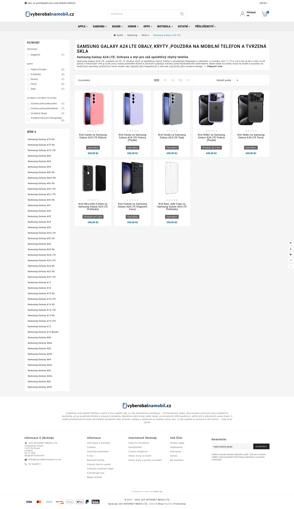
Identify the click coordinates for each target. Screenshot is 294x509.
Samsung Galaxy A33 (39, 227)
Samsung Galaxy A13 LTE (42, 321)
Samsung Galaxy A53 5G (41, 172)
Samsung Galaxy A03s (40, 376)
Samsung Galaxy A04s (40, 365)
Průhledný (47, 74)
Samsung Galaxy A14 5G (41, 304)
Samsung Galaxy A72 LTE (42, 150)
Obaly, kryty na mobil (139, 456)
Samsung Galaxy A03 (39, 370)
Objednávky (176, 447)
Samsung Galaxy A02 (39, 381)
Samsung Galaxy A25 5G (41, 249)
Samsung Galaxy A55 (39, 161)
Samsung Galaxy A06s (40, 343)
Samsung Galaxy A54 (39, 167)
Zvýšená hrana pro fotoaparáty (47, 119)
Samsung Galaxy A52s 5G (42, 178)
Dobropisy (175, 451)
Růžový (47, 79)
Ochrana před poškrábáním (47, 108)
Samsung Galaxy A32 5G (41, 238)
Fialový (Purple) (47, 69)
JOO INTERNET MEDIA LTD (132, 504)
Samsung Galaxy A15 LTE (42, 299)
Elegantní (47, 55)
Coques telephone (138, 451)
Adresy (174, 456)
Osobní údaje (177, 443)
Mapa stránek (94, 477)
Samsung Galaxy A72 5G (41, 145)
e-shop (159, 504)
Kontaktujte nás (95, 473)
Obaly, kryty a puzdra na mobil (145, 460)
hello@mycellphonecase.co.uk (44, 459)
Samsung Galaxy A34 (39, 222)
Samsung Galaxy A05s (40, 354)
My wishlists (177, 460)
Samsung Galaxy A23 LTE (42, 260)
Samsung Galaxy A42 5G (41, 200)
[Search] (182, 14)
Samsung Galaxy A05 (39, 348)
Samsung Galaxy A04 (39, 359)
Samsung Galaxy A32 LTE (42, 233)
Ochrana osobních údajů (100, 468)
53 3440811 (34, 464)
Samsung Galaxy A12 (39, 326)
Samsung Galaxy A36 (39, 211)
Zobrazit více (214, 66)
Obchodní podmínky (98, 451)
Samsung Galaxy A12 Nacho (43, 332)
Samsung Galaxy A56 (39, 156)
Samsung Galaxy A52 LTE (42, 189)
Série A (31, 131)
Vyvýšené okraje (47, 113)
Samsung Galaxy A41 (39, 205)
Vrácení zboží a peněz (99, 464)
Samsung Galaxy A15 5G (41, 293)
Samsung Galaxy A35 (39, 216)
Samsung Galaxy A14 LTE (42, 310)
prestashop (179, 504)
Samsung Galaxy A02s (40, 387)
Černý (47, 84)
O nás (90, 456)
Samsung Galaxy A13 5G (41, 315)
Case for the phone (138, 443)
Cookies (91, 447)
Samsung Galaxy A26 (39, 244)
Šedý (47, 89)
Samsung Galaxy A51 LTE (42, 194)
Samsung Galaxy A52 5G (41, 183)
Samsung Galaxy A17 (39, 282)
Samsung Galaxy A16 (39, 288)
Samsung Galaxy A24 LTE (42, 255)
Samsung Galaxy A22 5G (41, 271)
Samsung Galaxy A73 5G (41, 139)
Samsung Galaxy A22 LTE (42, 277)
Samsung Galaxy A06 (39, 337)
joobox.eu (157, 491)
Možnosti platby (96, 460)
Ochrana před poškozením (47, 103)
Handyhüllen (135, 447)
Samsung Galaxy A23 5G (41, 266)
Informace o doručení (98, 443)
